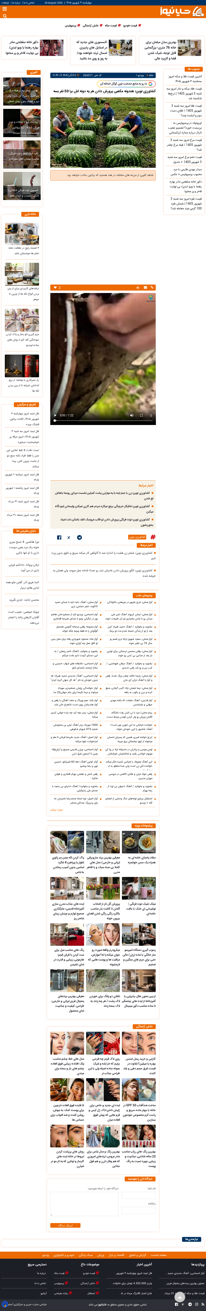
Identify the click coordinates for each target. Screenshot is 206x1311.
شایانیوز (102, 1305)
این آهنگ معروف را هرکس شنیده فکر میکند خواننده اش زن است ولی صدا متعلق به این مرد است (129, 765)
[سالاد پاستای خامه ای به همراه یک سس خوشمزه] (139, 842)
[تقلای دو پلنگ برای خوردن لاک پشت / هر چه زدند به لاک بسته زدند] (103, 980)
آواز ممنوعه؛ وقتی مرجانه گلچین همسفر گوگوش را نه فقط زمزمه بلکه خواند (77, 629)
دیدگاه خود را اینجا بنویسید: (102, 1188)
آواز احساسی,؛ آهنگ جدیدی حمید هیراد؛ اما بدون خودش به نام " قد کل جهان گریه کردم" (74, 678)
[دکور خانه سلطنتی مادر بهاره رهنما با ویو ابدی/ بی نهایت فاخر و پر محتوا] (51, 48)
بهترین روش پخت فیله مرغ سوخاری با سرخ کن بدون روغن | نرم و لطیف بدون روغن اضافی (22, 96)
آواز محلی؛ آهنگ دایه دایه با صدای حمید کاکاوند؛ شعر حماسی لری (76, 604)
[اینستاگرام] (195, 1305)
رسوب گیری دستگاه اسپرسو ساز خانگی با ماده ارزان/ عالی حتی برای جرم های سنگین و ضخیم (139, 957)
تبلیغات (6, 3)
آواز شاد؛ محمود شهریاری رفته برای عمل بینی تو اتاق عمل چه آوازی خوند (74, 641)
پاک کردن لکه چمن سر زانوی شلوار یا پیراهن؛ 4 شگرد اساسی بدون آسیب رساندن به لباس (68, 865)
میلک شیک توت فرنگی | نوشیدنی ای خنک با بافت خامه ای (141, 909)
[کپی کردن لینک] (151, 288)
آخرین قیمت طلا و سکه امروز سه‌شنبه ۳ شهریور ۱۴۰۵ (185, 79)
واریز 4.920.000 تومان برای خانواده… (131, 1283)
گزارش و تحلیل (138, 1255)
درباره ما (16, 3)
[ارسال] (145, 288)
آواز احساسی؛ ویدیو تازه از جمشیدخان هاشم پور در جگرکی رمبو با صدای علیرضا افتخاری (74, 617)
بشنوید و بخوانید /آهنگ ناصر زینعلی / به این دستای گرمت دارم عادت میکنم (76, 653)
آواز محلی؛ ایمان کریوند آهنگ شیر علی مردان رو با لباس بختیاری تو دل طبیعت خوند (128, 617)
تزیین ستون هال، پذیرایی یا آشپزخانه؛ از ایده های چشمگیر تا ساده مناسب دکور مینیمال (139, 1001)
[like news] (55, 287)
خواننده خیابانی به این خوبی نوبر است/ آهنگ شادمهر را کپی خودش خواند (131, 727)
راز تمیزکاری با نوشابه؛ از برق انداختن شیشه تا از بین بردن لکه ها (23, 385)
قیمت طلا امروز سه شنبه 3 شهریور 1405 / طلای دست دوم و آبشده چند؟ (186, 111)
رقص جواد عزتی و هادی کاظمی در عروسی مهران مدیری (130, 776)
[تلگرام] (79, 538)
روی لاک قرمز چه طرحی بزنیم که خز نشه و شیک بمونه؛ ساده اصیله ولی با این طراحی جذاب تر (104, 1066)
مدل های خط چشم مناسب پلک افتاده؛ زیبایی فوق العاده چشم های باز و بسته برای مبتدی (67, 1066)
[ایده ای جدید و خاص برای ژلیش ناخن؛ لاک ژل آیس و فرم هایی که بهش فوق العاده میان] (103, 1089)
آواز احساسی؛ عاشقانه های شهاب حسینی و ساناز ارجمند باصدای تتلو (75, 666)
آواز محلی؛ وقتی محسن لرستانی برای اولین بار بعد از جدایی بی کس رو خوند (129, 653)
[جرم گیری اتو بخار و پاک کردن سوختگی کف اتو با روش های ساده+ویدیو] (22, 320)
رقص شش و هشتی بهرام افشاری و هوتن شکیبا (76, 776)
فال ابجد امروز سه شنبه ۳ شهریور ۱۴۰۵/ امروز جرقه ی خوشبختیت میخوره (24, 437)
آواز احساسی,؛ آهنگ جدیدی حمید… (185, 1273)
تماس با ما (29, 3)
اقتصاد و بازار (117, 1255)
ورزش (101, 1255)
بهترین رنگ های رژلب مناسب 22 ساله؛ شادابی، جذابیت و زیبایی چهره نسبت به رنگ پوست (139, 1159)
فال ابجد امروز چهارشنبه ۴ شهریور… (133, 1273)
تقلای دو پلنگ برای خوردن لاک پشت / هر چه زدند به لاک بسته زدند (104, 1001)
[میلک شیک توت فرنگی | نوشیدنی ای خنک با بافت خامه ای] (139, 888)
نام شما (152, 1188)
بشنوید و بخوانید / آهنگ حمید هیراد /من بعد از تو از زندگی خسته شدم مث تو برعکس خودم (129, 629)
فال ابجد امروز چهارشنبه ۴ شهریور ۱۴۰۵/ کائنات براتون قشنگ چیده (24, 419)
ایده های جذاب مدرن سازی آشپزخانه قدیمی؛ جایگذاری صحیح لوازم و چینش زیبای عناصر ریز (68, 911)
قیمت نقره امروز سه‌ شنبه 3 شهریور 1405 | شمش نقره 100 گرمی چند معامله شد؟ (186, 204)
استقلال (91, 1293)
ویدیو (46, 1255)
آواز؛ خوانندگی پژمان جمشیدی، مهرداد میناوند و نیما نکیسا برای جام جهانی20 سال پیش (75, 690)
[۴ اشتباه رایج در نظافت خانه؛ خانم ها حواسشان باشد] (22, 234)
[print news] (137, 287)
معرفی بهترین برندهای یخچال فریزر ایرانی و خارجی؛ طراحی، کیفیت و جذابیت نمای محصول (67, 1003)
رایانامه (152, 1203)
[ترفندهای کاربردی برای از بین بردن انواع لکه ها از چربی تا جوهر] (22, 274)
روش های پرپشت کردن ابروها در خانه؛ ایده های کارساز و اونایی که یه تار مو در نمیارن (67, 1159)
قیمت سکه (59, 1273)
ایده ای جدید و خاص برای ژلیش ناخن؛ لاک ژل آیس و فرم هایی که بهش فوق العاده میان (104, 1112)
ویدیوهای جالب (144, 596)
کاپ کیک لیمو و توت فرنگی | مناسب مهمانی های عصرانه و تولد (23, 159)
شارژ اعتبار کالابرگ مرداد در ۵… (135, 1293)
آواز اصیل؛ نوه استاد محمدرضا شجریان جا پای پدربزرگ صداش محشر (76, 801)
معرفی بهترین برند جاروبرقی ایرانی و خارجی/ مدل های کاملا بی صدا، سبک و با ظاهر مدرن (103, 865)
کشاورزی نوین (137, 537)
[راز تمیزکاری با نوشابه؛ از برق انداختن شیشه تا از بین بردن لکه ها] (22, 366)
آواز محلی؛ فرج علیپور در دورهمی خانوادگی (129, 602)
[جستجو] (5, 16)
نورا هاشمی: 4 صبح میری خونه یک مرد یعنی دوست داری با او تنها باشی (24, 547)
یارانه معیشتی (61, 1293)
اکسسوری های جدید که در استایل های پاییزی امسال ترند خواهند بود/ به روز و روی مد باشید (91, 50)
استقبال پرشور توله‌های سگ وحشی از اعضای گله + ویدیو (128, 801)
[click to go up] (179, 1297)
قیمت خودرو (89, 1273)
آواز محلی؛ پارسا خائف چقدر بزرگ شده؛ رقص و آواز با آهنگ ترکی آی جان (129, 678)
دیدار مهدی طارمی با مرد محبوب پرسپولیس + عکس (186, 172)
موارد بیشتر (56, 810)
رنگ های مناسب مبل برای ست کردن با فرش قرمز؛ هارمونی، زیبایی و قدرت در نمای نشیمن (69, 957)
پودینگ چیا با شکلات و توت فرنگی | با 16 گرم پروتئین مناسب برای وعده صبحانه (24, 127)
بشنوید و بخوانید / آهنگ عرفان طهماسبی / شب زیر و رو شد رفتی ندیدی (129, 666)
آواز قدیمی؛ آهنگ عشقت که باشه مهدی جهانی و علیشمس (131, 702)
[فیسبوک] (59, 538)
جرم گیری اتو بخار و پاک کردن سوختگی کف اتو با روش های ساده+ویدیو (22, 340)
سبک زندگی (86, 1255)
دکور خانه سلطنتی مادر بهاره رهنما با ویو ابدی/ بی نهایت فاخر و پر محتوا (22, 48)
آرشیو (44, 1293)
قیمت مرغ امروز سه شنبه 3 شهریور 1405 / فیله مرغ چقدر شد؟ (184, 145)
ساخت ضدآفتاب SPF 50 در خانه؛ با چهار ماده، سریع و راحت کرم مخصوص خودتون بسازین (139, 1112)
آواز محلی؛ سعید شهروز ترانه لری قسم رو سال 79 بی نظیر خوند (131, 641)
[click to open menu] (4, 9)
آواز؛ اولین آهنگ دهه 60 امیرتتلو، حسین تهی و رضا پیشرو (76, 764)
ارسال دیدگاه (65, 1225)
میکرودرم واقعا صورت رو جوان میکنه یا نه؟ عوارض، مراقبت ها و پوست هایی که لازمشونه (104, 957)
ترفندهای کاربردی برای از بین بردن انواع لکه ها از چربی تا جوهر (23, 294)
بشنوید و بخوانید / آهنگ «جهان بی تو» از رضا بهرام (130, 788)
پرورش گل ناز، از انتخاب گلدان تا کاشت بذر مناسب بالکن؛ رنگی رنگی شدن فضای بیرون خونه (103, 911)
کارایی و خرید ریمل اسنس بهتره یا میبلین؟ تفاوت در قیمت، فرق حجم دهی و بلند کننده (139, 1066)
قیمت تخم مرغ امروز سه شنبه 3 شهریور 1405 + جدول (185, 160)
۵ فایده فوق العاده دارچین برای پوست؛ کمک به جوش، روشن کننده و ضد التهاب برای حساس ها (67, 1112)
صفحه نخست (159, 1255)
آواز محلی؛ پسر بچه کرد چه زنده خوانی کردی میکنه (74, 715)
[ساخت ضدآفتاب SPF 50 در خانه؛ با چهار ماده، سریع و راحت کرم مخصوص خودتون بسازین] (139, 1089)
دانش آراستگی (88, 1283)
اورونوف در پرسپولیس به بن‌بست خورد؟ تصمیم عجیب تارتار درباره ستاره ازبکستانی (185, 128)
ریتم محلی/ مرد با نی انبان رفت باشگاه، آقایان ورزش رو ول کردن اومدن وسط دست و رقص (128, 715)
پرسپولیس (59, 1283)
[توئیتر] (69, 538)
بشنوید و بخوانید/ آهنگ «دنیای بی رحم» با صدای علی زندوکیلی (75, 788)
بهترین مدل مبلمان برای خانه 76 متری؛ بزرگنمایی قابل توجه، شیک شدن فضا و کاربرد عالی (160, 50)
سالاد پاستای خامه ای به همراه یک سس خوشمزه (142, 860)
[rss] (201, 1305)
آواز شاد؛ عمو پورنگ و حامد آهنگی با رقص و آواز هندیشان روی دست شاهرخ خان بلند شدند (75, 702)
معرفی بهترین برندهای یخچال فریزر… (184, 1283)
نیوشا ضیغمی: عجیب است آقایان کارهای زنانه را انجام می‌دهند (23, 617)
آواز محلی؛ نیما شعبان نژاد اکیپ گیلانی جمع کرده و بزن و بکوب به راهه (129, 690)
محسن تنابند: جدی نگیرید (24, 600)
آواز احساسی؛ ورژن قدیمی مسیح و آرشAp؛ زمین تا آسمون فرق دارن (75, 752)
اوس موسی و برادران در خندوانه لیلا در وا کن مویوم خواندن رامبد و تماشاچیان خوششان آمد (128, 752)
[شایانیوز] (182, 11)
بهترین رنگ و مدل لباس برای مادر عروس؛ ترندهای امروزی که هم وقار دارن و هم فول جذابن (103, 1159)
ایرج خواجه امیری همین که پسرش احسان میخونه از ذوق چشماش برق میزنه (129, 739)
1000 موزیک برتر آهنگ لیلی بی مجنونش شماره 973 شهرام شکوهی (75, 727)
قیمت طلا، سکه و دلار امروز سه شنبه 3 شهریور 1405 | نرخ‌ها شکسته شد (184, 94)
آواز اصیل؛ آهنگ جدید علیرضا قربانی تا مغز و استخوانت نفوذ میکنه (74, 739)
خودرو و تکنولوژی (64, 1255)
